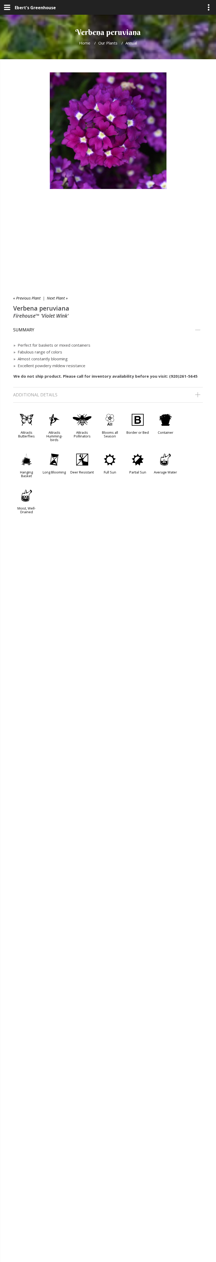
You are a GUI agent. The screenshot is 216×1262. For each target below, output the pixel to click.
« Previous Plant (27, 298)
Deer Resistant (82, 472)
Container (165, 432)
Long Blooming (54, 472)
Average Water (165, 472)
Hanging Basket (26, 474)
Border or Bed (137, 432)
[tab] (108, 330)
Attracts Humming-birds (54, 436)
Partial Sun (137, 472)
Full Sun (110, 472)
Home (84, 43)
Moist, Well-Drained (26, 510)
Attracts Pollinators (82, 434)
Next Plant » (57, 298)
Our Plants (107, 43)
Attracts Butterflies (26, 434)
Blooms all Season (110, 434)
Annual (131, 43)
